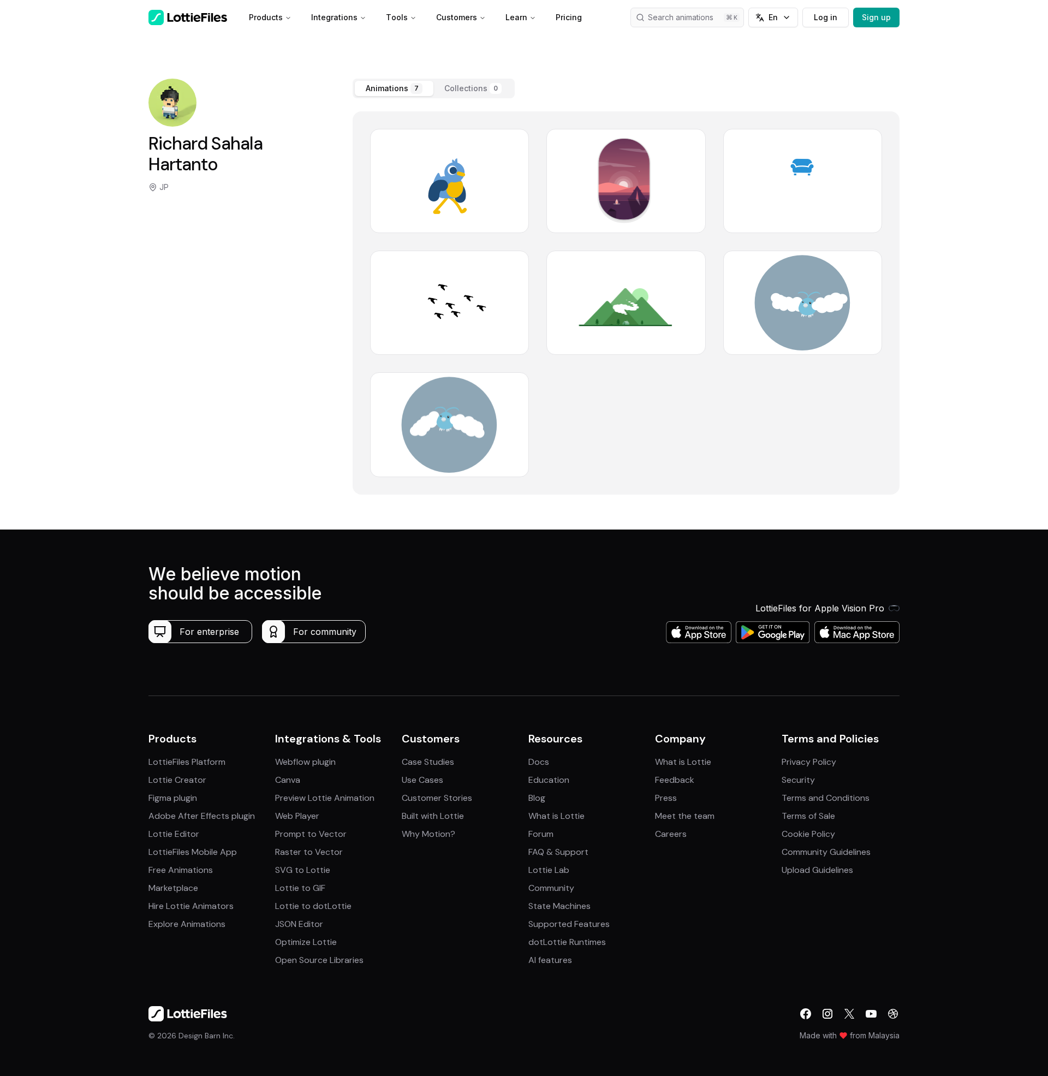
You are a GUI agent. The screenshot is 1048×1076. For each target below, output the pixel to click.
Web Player (297, 816)
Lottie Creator (177, 780)
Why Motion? (428, 834)
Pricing (569, 17)
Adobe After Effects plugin (201, 816)
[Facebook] (805, 1013)
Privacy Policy (809, 762)
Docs (538, 762)
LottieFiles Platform (186, 762)
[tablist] (434, 88)
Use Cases (422, 780)
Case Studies (428, 762)
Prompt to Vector (311, 834)
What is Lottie (556, 816)
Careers (671, 834)
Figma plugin (172, 798)
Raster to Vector (309, 852)
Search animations (680, 17)
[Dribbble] (893, 1013)
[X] (849, 1013)
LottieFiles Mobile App (192, 852)
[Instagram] (827, 1013)
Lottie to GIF (300, 888)
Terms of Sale (808, 816)
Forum (540, 834)
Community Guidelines (826, 852)
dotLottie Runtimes (567, 942)
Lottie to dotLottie (313, 906)
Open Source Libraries (319, 960)
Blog (536, 798)
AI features (550, 960)
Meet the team (684, 816)
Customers (456, 17)
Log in (825, 17)
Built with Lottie (433, 816)
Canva (287, 780)
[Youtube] (871, 1013)
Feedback (674, 780)
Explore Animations (186, 924)
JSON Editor (299, 924)
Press (666, 798)
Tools (397, 17)
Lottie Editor (173, 834)
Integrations (334, 17)
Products (266, 17)
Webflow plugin (305, 762)
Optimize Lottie (306, 942)
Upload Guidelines (817, 870)
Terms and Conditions (826, 798)
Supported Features (569, 924)
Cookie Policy (808, 834)
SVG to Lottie (302, 870)
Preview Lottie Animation (324, 798)
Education (548, 780)
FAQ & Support (558, 852)
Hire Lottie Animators (191, 906)
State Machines (559, 906)
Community (551, 888)
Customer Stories (437, 798)
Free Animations (180, 870)
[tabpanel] (626, 303)
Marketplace (173, 888)
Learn (516, 17)
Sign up (876, 17)
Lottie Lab (548, 870)
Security (798, 780)
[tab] (394, 88)
